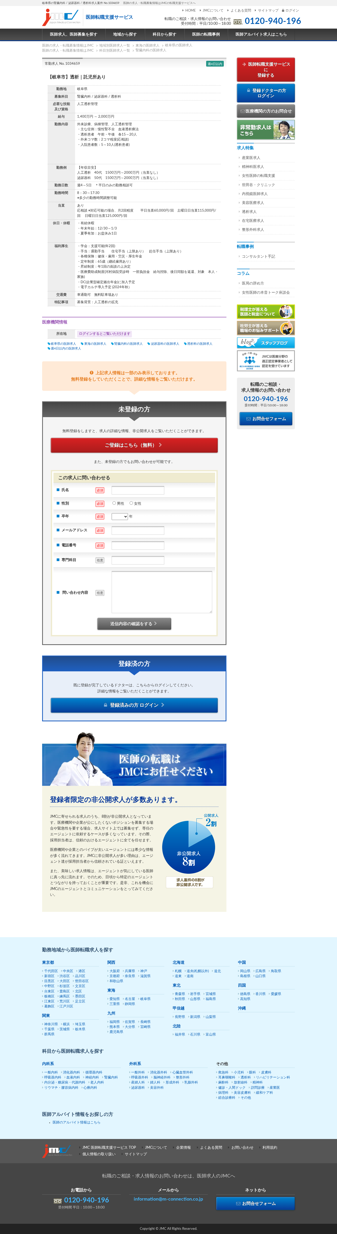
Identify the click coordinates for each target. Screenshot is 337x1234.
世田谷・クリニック (258, 185)
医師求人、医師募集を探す (73, 34)
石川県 (195, 1034)
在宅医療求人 (253, 221)
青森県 (180, 994)
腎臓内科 (111, 1077)
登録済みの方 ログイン (134, 705)
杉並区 (65, 986)
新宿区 (49, 976)
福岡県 (115, 1022)
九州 (111, 1013)
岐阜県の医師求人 (63, 343)
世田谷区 (82, 981)
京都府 (115, 976)
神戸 (143, 971)
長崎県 (145, 1022)
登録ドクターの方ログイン (268, 93)
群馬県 (49, 1034)
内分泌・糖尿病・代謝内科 (64, 1082)
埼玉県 (80, 1024)
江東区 (49, 1001)
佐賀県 (130, 1022)
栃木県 (80, 1029)
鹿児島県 (116, 1032)
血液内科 (73, 1077)
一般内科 (51, 1072)
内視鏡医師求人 (255, 194)
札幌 (178, 971)
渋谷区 (65, 976)
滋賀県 (145, 976)
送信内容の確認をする (131, 624)
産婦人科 (138, 1082)
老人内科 (97, 1082)
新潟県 (195, 1017)
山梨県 (211, 1017)
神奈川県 (51, 1024)
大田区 (65, 981)
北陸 (177, 1026)
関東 (46, 1016)
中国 (242, 963)
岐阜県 (145, 999)
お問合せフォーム (268, 419)
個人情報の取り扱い (99, 1154)
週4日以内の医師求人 (66, 348)
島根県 (245, 976)
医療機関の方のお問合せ (269, 111)
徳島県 (245, 994)
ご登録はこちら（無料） (131, 445)
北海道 (179, 963)
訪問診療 (258, 1088)
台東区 (49, 991)
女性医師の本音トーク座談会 (266, 292)
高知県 (245, 999)
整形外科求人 (253, 230)
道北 (217, 971)
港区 (81, 971)
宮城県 (211, 994)
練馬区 (65, 996)
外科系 (135, 1064)
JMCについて (213, 10)
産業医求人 (251, 158)
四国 (242, 985)
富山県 (211, 1034)
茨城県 (65, 1029)
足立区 (80, 1001)
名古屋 (130, 999)
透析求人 (249, 212)
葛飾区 (49, 1006)
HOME (190, 10)
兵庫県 (130, 971)
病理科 (223, 1093)
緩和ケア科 (264, 1093)
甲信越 (179, 1008)
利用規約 (269, 1148)
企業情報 (183, 1148)
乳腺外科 (191, 1082)
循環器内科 (93, 1072)
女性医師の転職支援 (258, 176)
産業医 (275, 1088)
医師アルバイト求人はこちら (261, 34)
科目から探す (164, 34)
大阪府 (115, 971)
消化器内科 (71, 1072)
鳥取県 (276, 971)
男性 (120, 504)
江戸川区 (66, 1006)
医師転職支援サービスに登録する (268, 69)
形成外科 (172, 1082)
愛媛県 (276, 994)
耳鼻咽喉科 (226, 1077)
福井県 (180, 1034)
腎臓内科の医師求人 (128, 343)
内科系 (48, 1064)
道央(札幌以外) (198, 971)
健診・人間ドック (232, 1088)
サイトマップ (268, 10)
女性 (137, 504)
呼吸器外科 (139, 1077)
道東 (178, 976)
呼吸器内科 (52, 1077)
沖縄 (242, 1008)
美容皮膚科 (242, 1093)
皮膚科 (266, 1072)
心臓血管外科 (182, 1072)
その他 (246, 1098)
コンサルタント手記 (258, 256)
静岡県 (130, 1004)
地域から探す (125, 34)
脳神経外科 (162, 1077)
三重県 (115, 1004)
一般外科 (138, 1072)
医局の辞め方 (253, 283)
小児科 (239, 1072)
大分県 (130, 1027)
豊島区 (65, 991)
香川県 (260, 994)
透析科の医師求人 (199, 343)
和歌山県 (116, 981)
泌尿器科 (138, 1088)
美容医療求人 (253, 203)
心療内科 (90, 1088)
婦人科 (155, 1082)
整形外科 (183, 1077)
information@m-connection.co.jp (168, 1199)
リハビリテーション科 (273, 1077)
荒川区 (65, 1001)
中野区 (49, 986)
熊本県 (115, 1027)
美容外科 (157, 1088)
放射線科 (240, 1082)
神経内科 (92, 1077)
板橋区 (49, 996)
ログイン (292, 10)
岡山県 (245, 971)
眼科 (252, 1072)
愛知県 (115, 999)
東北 (177, 985)
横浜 (66, 1024)
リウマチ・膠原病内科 (61, 1088)
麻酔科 (223, 1082)
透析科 (246, 1077)
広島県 (260, 971)
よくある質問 (241, 10)
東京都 (48, 963)
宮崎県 (145, 1027)
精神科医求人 (253, 167)
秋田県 (180, 999)
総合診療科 (226, 1098)
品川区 (80, 976)
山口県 (260, 976)
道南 (190, 976)
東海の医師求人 (95, 343)
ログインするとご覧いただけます (104, 334)
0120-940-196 (273, 21)
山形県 (195, 999)
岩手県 (195, 994)
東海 (111, 990)
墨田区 (80, 996)
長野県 (180, 1017)
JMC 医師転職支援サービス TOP (109, 1148)
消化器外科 (158, 1072)
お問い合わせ (242, 1148)
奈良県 (130, 976)
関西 (111, 963)
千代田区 (51, 971)
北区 (78, 991)
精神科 (257, 1082)
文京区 (80, 986)
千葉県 (49, 1029)
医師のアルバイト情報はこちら (77, 1122)
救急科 (223, 1072)
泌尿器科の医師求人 (165, 343)
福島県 (211, 999)
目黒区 (49, 981)
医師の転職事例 (206, 34)
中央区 (68, 971)
